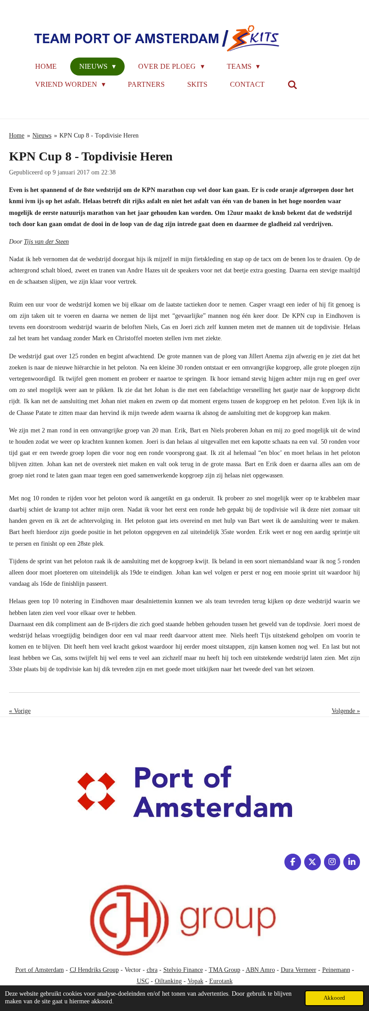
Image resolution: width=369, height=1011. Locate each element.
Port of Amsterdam (39, 969)
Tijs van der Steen (46, 241)
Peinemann (336, 969)
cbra (152, 969)
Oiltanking (168, 981)
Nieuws (41, 135)
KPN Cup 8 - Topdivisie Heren (99, 135)
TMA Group (224, 969)
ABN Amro (260, 969)
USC (143, 981)
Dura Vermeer (298, 969)
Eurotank (221, 981)
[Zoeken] (292, 85)
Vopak (195, 981)
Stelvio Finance (183, 969)
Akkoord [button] (334, 998)
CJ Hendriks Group (94, 969)
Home (16, 135)
